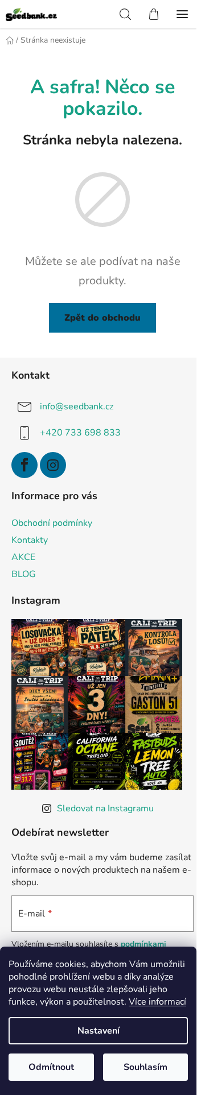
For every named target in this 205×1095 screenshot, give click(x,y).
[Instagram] (53, 465)
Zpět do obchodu (102, 318)
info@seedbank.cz (76, 406)
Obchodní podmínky (51, 523)
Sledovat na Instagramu (105, 808)
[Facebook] (24, 465)
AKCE (23, 557)
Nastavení (98, 1031)
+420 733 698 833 (80, 432)
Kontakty (29, 540)
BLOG (23, 574)
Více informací (157, 1002)
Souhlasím (145, 1067)
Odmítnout (51, 1067)
